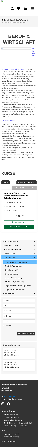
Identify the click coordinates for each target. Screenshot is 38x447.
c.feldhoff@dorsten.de (11, 355)
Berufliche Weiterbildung (13, 266)
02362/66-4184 (12, 352)
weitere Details (17, 227)
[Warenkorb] (25, 8)
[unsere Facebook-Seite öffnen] (8, 404)
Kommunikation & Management (16, 262)
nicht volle (8, 326)
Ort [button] (5, 306)
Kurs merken (20, 222)
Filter (5, 182)
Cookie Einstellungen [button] (8, 441)
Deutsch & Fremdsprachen (12, 249)
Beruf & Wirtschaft (22, 20)
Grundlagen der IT (11, 270)
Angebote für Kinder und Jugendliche (18, 286)
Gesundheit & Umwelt (10, 245)
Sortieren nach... (26, 182)
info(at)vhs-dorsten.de (14, 399)
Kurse (12, 20)
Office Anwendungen (12, 274)
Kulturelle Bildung (9, 293)
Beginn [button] (6, 300)
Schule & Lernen (9, 253)
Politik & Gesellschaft (10, 241)
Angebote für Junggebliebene (15, 290)
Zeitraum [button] (7, 316)
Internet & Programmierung (14, 282)
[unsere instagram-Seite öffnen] (2, 404)
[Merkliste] (18, 9)
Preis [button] (6, 321)
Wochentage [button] (8, 311)
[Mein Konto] (12, 9)
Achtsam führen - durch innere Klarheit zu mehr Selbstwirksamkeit (16, 195)
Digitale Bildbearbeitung (13, 278)
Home (5, 20)
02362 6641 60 (9, 397)
